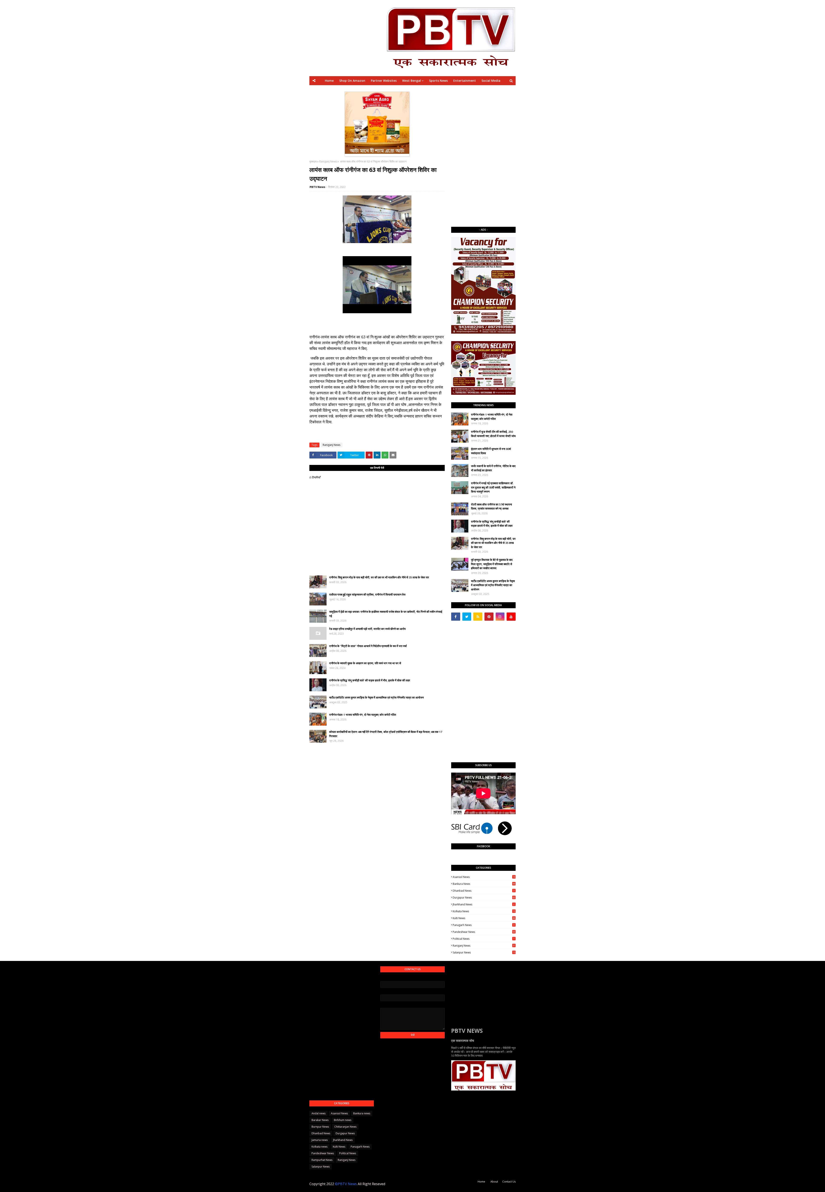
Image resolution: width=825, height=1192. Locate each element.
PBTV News (317, 187)
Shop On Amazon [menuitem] (352, 81)
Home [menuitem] (329, 81)
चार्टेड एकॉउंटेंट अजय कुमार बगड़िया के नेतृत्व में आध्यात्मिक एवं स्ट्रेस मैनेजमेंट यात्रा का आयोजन (376, 697)
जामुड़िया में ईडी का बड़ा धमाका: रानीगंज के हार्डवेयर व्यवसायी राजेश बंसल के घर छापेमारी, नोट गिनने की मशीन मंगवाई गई (385, 614)
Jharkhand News (484, 904)
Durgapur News (484, 897)
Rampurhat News (322, 1160)
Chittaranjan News (345, 1126)
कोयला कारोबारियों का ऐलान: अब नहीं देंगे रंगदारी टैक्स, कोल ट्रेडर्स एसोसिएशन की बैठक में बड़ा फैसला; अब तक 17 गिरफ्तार (385, 734)
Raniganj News (328, 161)
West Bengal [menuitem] (411, 81)
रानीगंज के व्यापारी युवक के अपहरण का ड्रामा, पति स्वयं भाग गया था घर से (365, 663)
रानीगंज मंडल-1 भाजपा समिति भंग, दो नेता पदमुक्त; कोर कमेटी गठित (362, 715)
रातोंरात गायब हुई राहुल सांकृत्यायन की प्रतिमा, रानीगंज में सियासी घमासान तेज (367, 594)
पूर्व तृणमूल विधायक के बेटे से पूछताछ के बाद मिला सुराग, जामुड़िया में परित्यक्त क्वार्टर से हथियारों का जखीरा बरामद (492, 564)
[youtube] (511, 617)
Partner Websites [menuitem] (384, 81)
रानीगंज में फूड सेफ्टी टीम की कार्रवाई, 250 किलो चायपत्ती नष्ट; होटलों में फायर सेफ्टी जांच (493, 434)
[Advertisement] (483, 156)
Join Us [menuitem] (474, 90)
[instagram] (500, 617)
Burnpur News (320, 1126)
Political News (484, 939)
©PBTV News (346, 1183)
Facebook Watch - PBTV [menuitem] (402, 90)
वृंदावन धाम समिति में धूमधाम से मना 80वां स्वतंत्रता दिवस (491, 451)
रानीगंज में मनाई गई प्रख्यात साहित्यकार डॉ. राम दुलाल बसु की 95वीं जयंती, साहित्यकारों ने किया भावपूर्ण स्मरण (493, 487)
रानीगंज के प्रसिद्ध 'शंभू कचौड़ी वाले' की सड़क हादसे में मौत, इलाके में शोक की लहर (369, 680)
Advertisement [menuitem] (453, 90)
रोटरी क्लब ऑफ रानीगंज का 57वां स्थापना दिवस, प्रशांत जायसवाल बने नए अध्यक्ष (491, 506)
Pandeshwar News (484, 932)
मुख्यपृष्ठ (313, 161)
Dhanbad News (484, 890)
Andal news (318, 1113)
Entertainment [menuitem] (464, 81)
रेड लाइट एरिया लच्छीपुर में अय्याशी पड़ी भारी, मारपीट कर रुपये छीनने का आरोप (367, 629)
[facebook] (455, 617)
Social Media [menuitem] (490, 81)
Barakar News (320, 1120)
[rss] (477, 617)
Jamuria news (320, 1140)
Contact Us (509, 1181)
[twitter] (466, 617)
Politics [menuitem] (430, 90)
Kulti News (484, 918)
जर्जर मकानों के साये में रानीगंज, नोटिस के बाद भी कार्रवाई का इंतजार (493, 468)
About (494, 1181)
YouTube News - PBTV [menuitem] (362, 90)
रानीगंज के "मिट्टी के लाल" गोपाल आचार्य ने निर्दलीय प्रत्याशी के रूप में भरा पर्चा (368, 646)
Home (481, 1181)
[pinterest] (488, 617)
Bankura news (484, 884)
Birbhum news (342, 1120)
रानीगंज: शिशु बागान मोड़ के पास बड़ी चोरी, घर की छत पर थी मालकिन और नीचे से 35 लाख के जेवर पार (379, 577)
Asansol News (484, 877)
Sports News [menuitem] (438, 81)
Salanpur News (484, 952)
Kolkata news (484, 911)
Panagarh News (484, 925)
